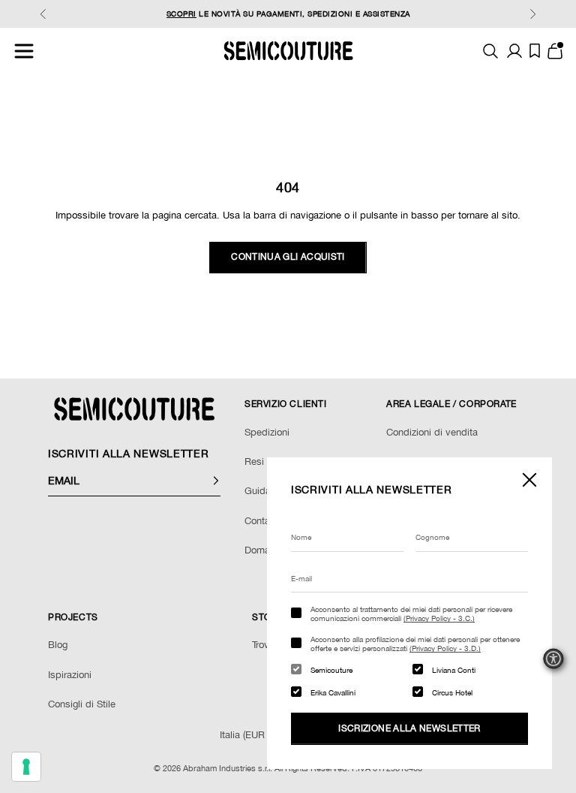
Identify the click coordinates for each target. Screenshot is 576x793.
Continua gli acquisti (288, 257)
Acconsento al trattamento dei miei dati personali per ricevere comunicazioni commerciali (411, 614)
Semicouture (331, 669)
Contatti (261, 520)
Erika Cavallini (333, 692)
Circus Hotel (452, 692)
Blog (58, 644)
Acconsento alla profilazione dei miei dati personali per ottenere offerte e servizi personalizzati (415, 644)
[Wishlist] (535, 51)
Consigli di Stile (82, 704)
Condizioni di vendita (432, 432)
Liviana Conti (454, 669)
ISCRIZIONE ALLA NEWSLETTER (409, 728)
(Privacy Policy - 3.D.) (445, 648)
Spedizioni (267, 432)
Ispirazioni (70, 674)
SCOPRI (181, 13)
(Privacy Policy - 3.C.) (439, 618)
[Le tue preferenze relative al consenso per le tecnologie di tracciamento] (26, 766)
